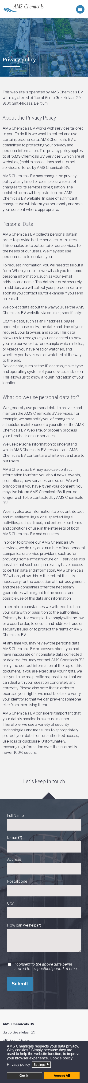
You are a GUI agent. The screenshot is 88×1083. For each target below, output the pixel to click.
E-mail (14, 837)
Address (14, 859)
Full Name (15, 815)
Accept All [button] (62, 1075)
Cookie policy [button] (61, 1058)
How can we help (24, 925)
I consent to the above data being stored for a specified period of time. (46, 966)
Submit (20, 984)
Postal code (17, 881)
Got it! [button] (24, 1075)
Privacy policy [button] (18, 1064)
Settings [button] (41, 1065)
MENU (80, 9)
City (10, 903)
